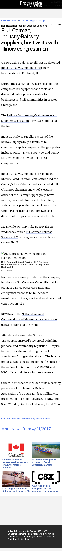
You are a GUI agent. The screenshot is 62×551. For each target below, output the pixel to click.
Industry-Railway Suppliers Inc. (21, 67)
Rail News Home (8, 21)
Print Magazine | (35, 534)
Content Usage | (28, 536)
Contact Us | (13, 536)
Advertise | (49, 534)
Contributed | (13, 539)
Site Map (25, 539)
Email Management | (17, 534)
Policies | (51, 536)
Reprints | (41, 536)
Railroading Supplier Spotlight (32, 21)
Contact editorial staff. (26, 418)
